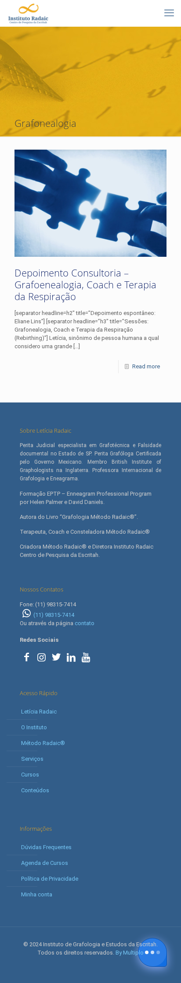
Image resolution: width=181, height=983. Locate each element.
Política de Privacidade (49, 878)
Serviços (32, 759)
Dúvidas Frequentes (46, 847)
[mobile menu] (169, 13)
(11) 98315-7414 (53, 615)
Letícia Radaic (39, 711)
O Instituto (34, 727)
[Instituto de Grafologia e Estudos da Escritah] (28, 13)
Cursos (30, 774)
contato (84, 623)
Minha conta (36, 894)
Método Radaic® (43, 743)
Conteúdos (35, 790)
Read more (146, 366)
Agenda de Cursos (44, 863)
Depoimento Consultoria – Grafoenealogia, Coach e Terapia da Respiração (85, 284)
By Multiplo (130, 952)
